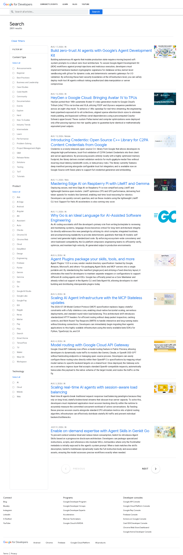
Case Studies (22, 87)
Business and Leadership (28, 82)
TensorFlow (22, 343)
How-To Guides (23, 120)
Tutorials (21, 176)
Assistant (21, 221)
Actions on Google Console (134, 519)
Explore (20, 111)
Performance (23, 139)
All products (100, 542)
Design (20, 254)
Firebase (20, 263)
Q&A (19, 153)
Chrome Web (22, 239)
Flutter (20, 268)
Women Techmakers (72, 519)
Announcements (24, 68)
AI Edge (20, 202)
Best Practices (23, 78)
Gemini (20, 272)
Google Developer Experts (74, 510)
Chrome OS (22, 235)
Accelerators (68, 514)
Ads (18, 197)
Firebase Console (130, 514)
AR (18, 216)
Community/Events (49, 4)
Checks (20, 230)
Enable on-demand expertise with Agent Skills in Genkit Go (100, 431)
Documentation (23, 101)
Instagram (7, 510)
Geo (18, 282)
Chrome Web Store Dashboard (136, 527)
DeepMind (21, 249)
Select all (16, 63)
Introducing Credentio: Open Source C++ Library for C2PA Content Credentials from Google (99, 142)
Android (20, 207)
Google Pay (22, 301)
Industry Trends (23, 125)
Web (19, 397)
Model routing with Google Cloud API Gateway (90, 345)
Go (18, 286)
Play (19, 329)
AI (18, 382)
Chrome (49, 542)
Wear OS (20, 357)
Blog (75, 4)
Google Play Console (132, 510)
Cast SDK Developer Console (135, 523)
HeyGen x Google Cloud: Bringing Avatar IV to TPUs (94, 97)
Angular (20, 211)
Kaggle (20, 310)
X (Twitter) (7, 519)
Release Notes (23, 158)
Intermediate (22, 129)
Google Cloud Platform (80, 542)
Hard (19, 115)
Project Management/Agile (29, 148)
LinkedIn (6, 514)
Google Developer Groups (74, 506)
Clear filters (18, 41)
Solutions (21, 162)
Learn (65, 4)
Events (20, 106)
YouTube (85, 4)
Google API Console (131, 501)
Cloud (19, 244)
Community (22, 96)
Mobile (20, 392)
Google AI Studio (24, 291)
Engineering (22, 258)
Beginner (21, 73)
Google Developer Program (74, 501)
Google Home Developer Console (137, 532)
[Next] (155, 469)
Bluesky (6, 506)
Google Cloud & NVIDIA (73, 523)
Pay (18, 324)
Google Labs (22, 296)
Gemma (20, 277)
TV (18, 348)
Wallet (19, 352)
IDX (18, 305)
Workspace (22, 362)
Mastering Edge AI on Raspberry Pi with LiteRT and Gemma (100, 183)
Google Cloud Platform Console (136, 506)
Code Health (22, 92)
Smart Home (22, 338)
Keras (19, 315)
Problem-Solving (24, 143)
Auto (19, 225)
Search (96, 11)
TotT (19, 172)
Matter (20, 319)
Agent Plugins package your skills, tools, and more (93, 259)
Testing (20, 167)
